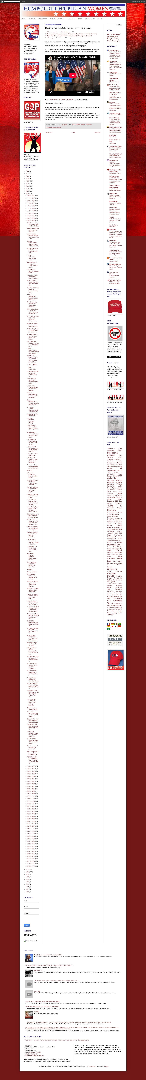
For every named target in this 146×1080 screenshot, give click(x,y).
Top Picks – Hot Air (115, 280)
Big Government (114, 469)
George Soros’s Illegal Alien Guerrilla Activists (33, 679)
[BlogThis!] (49, 125)
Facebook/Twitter (113, 514)
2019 (27, 178)
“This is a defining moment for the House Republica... (32, 367)
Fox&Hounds (113, 201)
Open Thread (112, 136)
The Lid (111, 217)
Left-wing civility (116, 549)
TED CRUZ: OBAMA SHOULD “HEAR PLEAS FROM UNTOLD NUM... (33, 609)
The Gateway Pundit (115, 146)
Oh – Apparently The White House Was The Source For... (33, 344)
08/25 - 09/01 (31, 784)
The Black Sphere (114, 93)
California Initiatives (114, 480)
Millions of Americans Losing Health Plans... (32, 475)
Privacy (109, 578)
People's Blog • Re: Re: (115, 173)
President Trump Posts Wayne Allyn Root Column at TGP (115, 149)
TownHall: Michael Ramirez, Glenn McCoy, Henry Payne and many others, (55, 1040)
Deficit (109, 503)
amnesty (114, 613)
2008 (27, 879)
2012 (27, 869)
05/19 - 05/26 (31, 819)
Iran (108, 547)
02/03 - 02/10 (31, 856)
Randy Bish (28, 1040)
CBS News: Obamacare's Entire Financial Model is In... (32, 297)
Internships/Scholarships (113, 540)
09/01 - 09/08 (31, 781)
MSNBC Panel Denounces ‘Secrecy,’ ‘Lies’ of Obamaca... (32, 638)
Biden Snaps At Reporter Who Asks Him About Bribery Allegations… (115, 253)
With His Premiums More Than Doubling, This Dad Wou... (32, 482)
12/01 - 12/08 (31, 205)
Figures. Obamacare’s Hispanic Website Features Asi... (33, 351)
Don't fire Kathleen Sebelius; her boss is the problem (32, 490)
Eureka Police (113, 225)
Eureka (117, 512)
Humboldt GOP (112, 533)
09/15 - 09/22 (31, 776)
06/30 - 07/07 (31, 804)
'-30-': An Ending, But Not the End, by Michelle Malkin (115, 267)
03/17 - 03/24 (31, 841)
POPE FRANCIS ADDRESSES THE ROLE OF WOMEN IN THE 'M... (32, 760)
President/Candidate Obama (53, 127)
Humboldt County (114, 531)
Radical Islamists (114, 585)
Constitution (111, 497)
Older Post (97, 132)
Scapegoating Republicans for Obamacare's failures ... (32, 388)
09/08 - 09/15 (31, 779)
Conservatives (117, 495)
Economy (29, 470)
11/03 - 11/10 (31, 216)
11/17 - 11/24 (31, 210)
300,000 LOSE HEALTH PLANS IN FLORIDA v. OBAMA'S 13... (32, 522)
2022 (27, 171)
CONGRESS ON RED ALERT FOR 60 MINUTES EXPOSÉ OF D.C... (33, 694)
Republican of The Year (114, 594)
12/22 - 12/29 (31, 198)
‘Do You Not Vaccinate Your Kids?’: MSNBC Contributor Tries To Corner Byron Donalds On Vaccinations (115, 55)
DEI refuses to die (114, 82)
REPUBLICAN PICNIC (113, 583)
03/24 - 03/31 (31, 838)
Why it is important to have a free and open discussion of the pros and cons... (56, 981)
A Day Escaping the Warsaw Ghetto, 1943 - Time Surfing (115, 165)
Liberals (110, 552)
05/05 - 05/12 (31, 824)
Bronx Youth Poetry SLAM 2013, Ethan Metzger (32, 753)
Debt (120, 501)
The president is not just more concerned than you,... (32, 290)
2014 (27, 191)
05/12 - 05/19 (31, 821)
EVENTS (52, 18)
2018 (27, 181)
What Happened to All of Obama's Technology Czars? (32, 337)
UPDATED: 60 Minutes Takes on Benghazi (33, 271)
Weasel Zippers (114, 250)
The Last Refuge (114, 118)
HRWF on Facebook (31, 1054)
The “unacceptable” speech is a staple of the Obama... (32, 584)
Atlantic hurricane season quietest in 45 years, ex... (32, 325)
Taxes (110, 603)
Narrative (114, 563)
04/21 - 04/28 (31, 829)
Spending (117, 601)
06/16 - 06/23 (31, 809)
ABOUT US (32, 18)
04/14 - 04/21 (31, 831)
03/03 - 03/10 (31, 846)
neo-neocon (113, 208)
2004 (27, 887)
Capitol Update (112, 488)
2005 (27, 884)
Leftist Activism (114, 550)
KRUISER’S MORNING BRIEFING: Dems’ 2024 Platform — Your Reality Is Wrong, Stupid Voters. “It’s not (115, 234)
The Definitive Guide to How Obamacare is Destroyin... (32, 577)
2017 (27, 183)
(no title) (36, 1012)
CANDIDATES (71, 18)
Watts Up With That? (115, 154)
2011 (27, 872)
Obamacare (89, 124)
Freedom (110, 518)
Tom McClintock (118, 603)
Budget (109, 476)
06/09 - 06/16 (31, 811)
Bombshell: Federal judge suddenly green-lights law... (33, 466)
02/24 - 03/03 (31, 849)
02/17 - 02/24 (31, 851)
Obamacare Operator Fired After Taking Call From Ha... (32, 395)
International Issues (114, 537)
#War (120, 448)
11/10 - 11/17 (31, 213)
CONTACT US (29, 1045)
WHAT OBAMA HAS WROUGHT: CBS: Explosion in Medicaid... (32, 311)
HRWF (114, 529)
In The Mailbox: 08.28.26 (115, 115)
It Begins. (29, 569)
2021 (27, 173)
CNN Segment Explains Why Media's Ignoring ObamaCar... (32, 428)
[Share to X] (51, 125)
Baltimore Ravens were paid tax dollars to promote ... (32, 535)
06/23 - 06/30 (31, 806)
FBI (121, 512)
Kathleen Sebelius (80, 124)
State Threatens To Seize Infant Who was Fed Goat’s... (33, 224)
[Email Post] (59, 124)
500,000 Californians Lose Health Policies (31, 258)
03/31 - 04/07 (31, 836)
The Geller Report (114, 85)
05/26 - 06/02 (31, 816)
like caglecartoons (83, 1040)
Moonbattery (113, 135)
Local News (118, 552)
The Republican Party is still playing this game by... (31, 565)
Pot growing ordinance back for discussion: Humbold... (32, 734)
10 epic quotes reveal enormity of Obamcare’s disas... (32, 741)
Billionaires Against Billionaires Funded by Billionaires (115, 197)
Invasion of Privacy (114, 542)
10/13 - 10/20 (31, 766)
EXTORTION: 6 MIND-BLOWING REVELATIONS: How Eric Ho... (32, 449)
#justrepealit (110, 450)
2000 (27, 892)
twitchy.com (113, 61)
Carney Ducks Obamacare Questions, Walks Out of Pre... (33, 542)
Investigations (113, 545)
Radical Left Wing (113, 587)
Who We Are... (38, 970)
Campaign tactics (114, 486)
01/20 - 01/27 (31, 861)
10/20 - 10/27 (31, 221)
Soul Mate (37, 991)
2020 (27, 176)
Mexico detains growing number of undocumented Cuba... (33, 236)
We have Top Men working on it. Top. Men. (32, 644)
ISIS (120, 533)
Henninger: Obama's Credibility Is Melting (31, 421)
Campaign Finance (114, 484)
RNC (120, 584)
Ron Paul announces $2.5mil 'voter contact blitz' (48, 955)
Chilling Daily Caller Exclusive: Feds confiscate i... (33, 330)
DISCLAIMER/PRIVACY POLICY (34, 1056)
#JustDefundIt (111, 448)
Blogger (106, 1066)
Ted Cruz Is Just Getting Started (32, 708)
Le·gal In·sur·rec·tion (115, 127)
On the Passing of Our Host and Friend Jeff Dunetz (115, 220)
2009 (27, 877)
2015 (27, 188)
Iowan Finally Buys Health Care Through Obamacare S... (32, 509)
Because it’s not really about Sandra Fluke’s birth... (32, 265)
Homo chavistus (113, 261)
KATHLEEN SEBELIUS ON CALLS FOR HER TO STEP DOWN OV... (32, 359)
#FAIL (73, 124)
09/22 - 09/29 (31, 774)
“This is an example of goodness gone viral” (32, 747)
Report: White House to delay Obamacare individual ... (32, 460)
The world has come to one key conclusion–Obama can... (33, 318)
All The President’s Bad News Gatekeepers (60, 99)
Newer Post (49, 132)
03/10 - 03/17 (31, 843)
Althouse (112, 102)
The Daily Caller (114, 50)
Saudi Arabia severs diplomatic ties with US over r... (33, 515)
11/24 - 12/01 (31, 208)
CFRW (120, 476)
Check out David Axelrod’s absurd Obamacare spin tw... (32, 727)
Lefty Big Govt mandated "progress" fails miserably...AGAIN (42, 1001)
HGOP (109, 529)
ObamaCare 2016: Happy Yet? (32, 454)
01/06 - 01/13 (31, 866)
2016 (27, 186)
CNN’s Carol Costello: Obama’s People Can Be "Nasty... (32, 409)
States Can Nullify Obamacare (32, 414)
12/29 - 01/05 (31, 196)
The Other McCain (114, 113)
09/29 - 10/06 (31, 771)
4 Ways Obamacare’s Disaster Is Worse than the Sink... (33, 402)
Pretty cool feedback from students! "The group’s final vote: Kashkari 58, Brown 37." (49, 965)
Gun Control (118, 527)
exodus (120, 613)
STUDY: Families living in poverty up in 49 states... (32, 603)
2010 (27, 874)
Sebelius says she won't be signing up (58, 32)
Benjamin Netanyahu (113, 467)
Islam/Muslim (117, 547)
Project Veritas (117, 580)
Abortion (110, 461)
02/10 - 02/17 (31, 854)
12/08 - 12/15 (31, 203)
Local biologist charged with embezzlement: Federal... (32, 502)
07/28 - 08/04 (31, 794)
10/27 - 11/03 (31, 218)
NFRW (115, 561)
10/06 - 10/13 (31, 769)
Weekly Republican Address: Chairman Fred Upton (32, 251)
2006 (27, 882)
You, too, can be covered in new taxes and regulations (32, 666)
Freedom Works (31, 572)
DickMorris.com (114, 176)
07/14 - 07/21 (31, 799)
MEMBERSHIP (42, 18)
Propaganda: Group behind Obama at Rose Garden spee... (33, 616)
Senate (116, 596)
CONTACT (101, 18)
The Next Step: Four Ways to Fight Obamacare (33, 590)
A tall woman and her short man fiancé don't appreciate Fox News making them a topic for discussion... (115, 107)
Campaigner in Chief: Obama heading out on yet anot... (32, 442)
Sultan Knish (113, 193)
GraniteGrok (113, 72)
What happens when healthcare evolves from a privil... (32, 435)
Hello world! (112, 226)
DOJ (116, 501)
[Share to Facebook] (53, 125)
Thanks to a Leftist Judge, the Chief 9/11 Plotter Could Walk (114, 88)
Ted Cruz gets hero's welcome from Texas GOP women (32, 714)
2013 (27, 193)
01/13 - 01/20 (31, 863)
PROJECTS (61, 18)
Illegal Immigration (114, 535)
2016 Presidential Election (114, 452)
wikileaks (110, 614)
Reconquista (112, 143)
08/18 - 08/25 (31, 786)
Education (110, 512)
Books (120, 474)
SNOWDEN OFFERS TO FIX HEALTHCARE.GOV (33, 623)
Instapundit (112, 229)
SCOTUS (110, 596)
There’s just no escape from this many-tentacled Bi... (32, 283)
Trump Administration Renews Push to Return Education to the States (115, 130)
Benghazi (119, 465)
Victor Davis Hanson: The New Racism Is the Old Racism (41, 1006)
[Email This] (47, 125)
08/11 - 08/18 (31, 789)
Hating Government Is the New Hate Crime (32, 496)
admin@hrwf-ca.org (35, 1052)
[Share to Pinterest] (55, 125)
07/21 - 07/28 (31, 796)
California (111, 478)
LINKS (80, 18)
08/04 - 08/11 (31, 791)
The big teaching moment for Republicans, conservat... (32, 304)
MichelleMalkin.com (115, 264)
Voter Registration (112, 605)
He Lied (119, 529)
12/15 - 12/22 (31, 201)
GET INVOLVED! (90, 18)
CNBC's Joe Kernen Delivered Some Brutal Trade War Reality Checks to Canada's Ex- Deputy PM (115, 66)
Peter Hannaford (114, 571)
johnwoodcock (91, 1066)
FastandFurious (112, 516)
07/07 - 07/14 (31, 801)
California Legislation (114, 482)
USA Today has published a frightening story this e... (32, 381)
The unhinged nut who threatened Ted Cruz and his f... (32, 686)
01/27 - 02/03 (31, 859)
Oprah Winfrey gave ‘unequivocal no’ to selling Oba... (33, 720)
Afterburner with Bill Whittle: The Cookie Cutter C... (32, 374)
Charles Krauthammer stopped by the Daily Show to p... (33, 243)
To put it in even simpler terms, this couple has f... (32, 673)
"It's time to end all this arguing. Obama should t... (33, 276)
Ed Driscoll (112, 240)
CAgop (115, 476)
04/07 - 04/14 (31, 834)
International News (114, 539)
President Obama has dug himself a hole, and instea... (32, 596)
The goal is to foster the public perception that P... (32, 630)
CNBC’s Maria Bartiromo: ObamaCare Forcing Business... (31, 702)
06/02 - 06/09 (31, 814)
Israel (109, 549)
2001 (27, 889)
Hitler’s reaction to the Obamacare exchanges (32, 528)
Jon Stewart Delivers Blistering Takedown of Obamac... (31, 557)
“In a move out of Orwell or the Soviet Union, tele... (32, 549)
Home (24, 18)
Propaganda (111, 582)
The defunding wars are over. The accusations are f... (33, 659)
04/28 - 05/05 (31, 826)
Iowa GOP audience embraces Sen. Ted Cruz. (33, 230)
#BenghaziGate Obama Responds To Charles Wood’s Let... (32, 651)
